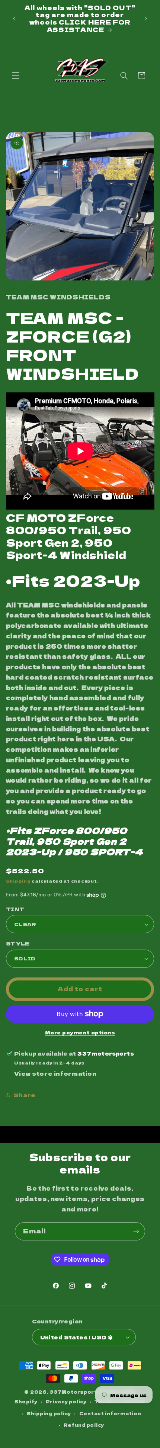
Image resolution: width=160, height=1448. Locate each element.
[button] (15, 75)
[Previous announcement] (14, 18)
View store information (55, 1073)
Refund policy (84, 1425)
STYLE (18, 943)
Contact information (110, 1413)
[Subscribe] (136, 1231)
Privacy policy (66, 1401)
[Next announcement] (146, 18)
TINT (15, 909)
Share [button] (24, 1095)
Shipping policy (49, 1413)
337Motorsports (74, 1392)
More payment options (80, 1032)
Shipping (18, 881)
